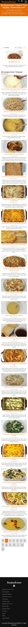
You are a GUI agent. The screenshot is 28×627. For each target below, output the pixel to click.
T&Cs (3, 615)
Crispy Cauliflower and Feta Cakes (14, 154)
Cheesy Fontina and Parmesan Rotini (14, 111)
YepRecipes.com (15, 62)
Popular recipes (6, 594)
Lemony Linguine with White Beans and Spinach (14, 482)
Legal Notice (5, 618)
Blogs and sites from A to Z (15, 10)
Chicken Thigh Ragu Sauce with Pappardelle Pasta (14, 364)
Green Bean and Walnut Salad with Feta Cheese (14, 434)
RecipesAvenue (8, 2)
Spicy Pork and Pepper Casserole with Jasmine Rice (14, 200)
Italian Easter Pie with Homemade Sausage (14, 244)
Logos (4, 613)
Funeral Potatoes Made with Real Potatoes (14, 176)
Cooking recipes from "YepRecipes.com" (13, 12)
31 (22, 545)
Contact (4, 611)
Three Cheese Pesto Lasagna (14, 411)
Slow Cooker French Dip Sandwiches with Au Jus (14, 338)
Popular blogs (6, 608)
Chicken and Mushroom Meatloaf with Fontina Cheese (14, 269)
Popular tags (5, 601)
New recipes (5, 592)
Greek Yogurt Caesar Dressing (14, 315)
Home (7, 10)
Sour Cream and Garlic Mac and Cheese (14, 133)
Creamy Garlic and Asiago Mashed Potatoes (14, 89)
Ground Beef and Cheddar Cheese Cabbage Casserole (14, 458)
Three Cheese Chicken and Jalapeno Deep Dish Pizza (14, 507)
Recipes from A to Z (8, 589)
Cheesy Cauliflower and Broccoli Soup (14, 531)
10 (14, 545)
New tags (5, 599)
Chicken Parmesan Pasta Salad (14, 292)
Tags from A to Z (7, 596)
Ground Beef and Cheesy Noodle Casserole (14, 223)
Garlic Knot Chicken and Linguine (14, 387)
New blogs (5, 606)
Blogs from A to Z (7, 603)
